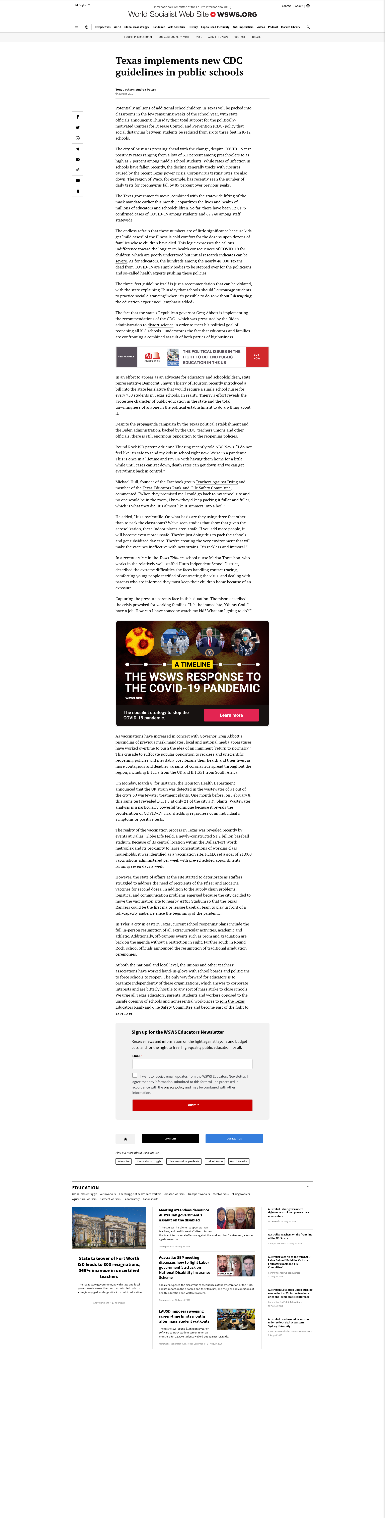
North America (238, 1161)
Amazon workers (174, 1194)
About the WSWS (218, 36)
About (299, 6)
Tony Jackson (125, 89)
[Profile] (308, 6)
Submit (192, 1105)
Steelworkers (221, 1194)
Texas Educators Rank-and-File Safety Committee (187, 488)
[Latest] (86, 29)
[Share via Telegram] (77, 149)
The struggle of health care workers (140, 1194)
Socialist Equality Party (174, 36)
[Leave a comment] (77, 180)
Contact (286, 6)
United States (215, 1161)
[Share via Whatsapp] (77, 138)
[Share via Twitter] (77, 127)
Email (136, 1056)
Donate (256, 36)
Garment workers (110, 1199)
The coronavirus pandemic (184, 1161)
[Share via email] (77, 159)
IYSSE (199, 36)
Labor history (132, 1199)
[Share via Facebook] (77, 117)
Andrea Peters (146, 89)
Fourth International (138, 36)
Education (124, 1161)
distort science (160, 324)
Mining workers (241, 1194)
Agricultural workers (84, 1199)
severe (121, 261)
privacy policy (174, 1087)
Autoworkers (108, 1194)
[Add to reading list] (77, 191)
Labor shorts (150, 1199)
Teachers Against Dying (217, 482)
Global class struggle (149, 1161)
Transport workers (199, 1194)
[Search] (308, 29)
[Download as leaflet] (77, 170)
